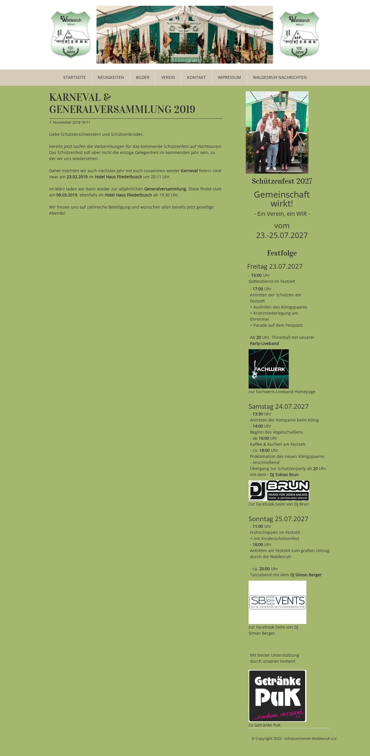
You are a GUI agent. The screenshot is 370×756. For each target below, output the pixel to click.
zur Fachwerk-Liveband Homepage (282, 391)
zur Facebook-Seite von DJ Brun (279, 504)
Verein (168, 77)
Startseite (74, 77)
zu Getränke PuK (265, 725)
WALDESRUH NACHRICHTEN (280, 77)
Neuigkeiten (111, 77)
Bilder (142, 77)
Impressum (229, 77)
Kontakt (196, 77)
